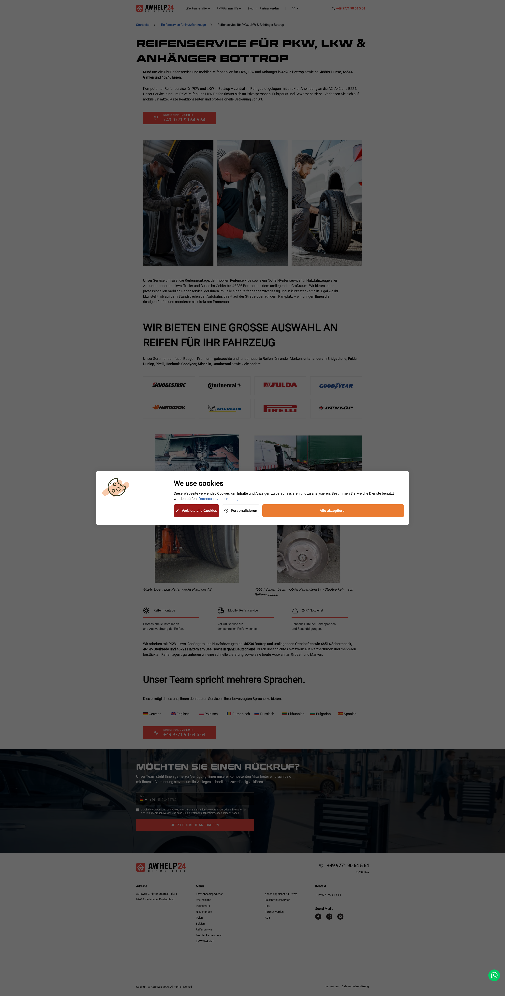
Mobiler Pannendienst (209, 935)
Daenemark (203, 905)
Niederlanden (204, 911)
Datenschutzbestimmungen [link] (220, 499)
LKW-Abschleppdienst (209, 894)
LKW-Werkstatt (205, 941)
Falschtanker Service (277, 899)
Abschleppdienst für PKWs (281, 894)
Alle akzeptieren (333, 511)
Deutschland (203, 899)
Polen (199, 917)
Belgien (200, 923)
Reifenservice (204, 929)
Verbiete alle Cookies (199, 511)
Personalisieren (244, 511)
